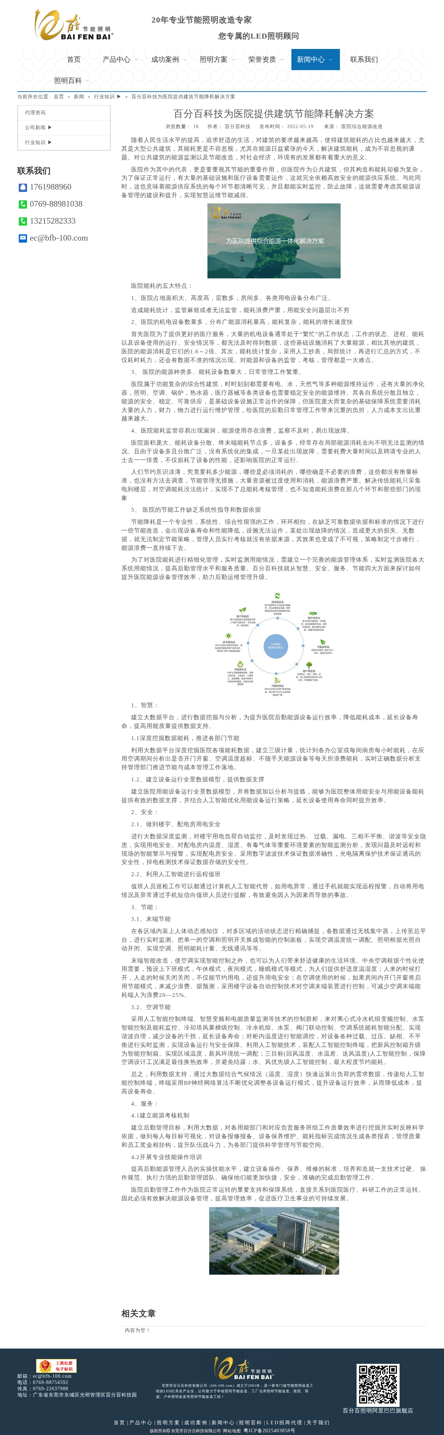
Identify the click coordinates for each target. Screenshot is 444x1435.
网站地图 (232, 1430)
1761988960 (50, 186)
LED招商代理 (284, 1422)
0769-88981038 (56, 203)
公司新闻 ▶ (39, 127)
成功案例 (196, 1422)
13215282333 (53, 220)
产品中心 (141, 1422)
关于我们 (318, 1422)
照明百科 (251, 1422)
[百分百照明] (74, 24)
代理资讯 (35, 112)
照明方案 (168, 1422)
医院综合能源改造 (362, 126)
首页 (120, 1422)
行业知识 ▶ (39, 142)
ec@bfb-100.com (59, 237)
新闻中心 (223, 1422)
